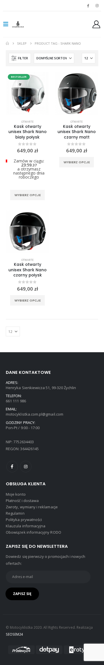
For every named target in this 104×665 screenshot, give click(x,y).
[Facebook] (88, 5)
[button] (7, 24)
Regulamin (15, 513)
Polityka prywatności (24, 519)
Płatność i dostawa (22, 500)
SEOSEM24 (14, 634)
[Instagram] (97, 5)
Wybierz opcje (27, 195)
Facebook (12, 466)
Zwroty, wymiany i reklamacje (32, 506)
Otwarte (27, 122)
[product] (76, 93)
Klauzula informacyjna (25, 525)
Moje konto (16, 494)
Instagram (25, 466)
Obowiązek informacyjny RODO (33, 532)
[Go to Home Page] (7, 43)
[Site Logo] (23, 24)
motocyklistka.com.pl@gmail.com (34, 414)
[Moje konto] (96, 24)
